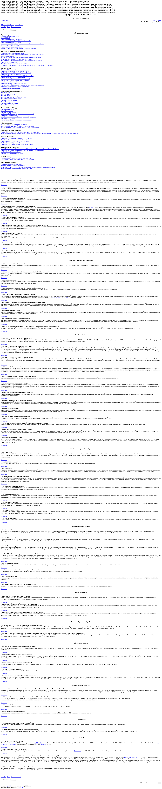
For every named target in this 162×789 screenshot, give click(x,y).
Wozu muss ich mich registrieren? (10, 36)
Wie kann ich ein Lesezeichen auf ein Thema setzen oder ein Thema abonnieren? (22, 150)
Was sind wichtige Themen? (8, 101)
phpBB (9, 786)
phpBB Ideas (77, 751)
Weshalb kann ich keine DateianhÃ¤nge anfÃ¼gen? (15, 80)
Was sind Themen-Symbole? (8, 105)
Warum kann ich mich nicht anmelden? (11, 42)
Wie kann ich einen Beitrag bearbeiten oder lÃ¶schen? (15, 71)
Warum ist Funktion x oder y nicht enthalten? (13, 165)
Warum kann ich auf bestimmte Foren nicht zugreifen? (15, 79)
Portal (8, 27)
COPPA (91, 207)
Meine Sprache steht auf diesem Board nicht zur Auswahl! (16, 59)
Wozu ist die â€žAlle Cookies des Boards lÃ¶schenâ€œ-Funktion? (18, 48)
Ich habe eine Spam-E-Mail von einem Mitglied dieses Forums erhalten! (20, 127)
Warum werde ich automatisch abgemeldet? (12, 47)
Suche (159, 20)
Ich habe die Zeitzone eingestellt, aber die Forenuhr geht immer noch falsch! (21, 57)
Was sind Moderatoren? (7, 111)
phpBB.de (68, 297)
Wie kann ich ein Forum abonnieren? (11, 152)
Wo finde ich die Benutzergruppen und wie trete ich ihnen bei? (17, 114)
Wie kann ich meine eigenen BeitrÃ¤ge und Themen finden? (17, 144)
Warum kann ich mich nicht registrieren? (11, 39)
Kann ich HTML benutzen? (8, 94)
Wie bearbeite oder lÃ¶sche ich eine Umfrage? (13, 77)
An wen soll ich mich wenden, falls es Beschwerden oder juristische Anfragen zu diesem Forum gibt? (28, 167)
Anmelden (5, 20)
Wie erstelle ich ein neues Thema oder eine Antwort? (15, 70)
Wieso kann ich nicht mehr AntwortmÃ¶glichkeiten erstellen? (17, 76)
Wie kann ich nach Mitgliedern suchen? (11, 143)
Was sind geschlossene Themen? (9, 103)
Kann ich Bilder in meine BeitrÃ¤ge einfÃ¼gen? (14, 97)
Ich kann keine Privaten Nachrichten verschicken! (14, 124)
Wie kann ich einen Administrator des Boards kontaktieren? (16, 168)
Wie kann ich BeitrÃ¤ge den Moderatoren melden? (14, 83)
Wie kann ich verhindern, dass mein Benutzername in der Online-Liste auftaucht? (22, 54)
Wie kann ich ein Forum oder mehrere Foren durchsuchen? (16, 138)
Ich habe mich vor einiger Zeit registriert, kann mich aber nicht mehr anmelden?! (22, 44)
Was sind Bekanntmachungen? (9, 100)
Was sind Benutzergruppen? (8, 112)
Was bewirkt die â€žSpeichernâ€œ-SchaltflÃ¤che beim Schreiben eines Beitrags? (22, 85)
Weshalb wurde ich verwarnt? (9, 82)
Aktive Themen (19, 25)
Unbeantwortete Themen (7, 25)
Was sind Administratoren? (8, 109)
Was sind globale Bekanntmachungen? (11, 98)
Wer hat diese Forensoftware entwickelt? (11, 164)
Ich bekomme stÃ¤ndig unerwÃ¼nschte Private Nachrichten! (17, 126)
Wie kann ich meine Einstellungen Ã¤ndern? (13, 53)
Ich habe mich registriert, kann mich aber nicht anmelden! (16, 41)
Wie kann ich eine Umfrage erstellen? (11, 74)
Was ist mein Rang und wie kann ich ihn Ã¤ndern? (14, 63)
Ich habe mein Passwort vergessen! (10, 45)
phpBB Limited (56, 297)
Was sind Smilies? (5, 95)
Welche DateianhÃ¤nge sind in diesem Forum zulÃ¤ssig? (16, 158)
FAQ (153, 20)
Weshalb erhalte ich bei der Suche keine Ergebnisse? (15, 139)
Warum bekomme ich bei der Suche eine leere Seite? (15, 141)
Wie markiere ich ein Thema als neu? (11, 88)
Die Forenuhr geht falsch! (8, 56)
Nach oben (4, 185)
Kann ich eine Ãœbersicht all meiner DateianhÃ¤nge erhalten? (17, 159)
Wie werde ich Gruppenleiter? (9, 115)
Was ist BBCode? (5, 92)
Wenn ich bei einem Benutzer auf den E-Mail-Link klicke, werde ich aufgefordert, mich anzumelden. (28, 65)
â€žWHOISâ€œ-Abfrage (130, 757)
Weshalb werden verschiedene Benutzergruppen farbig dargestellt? (18, 117)
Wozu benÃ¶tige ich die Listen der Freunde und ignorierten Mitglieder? (20, 132)
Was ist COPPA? (5, 38)
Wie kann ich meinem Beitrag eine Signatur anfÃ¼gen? (16, 73)
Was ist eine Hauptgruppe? (8, 118)
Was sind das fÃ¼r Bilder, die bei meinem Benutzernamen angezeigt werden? (21, 60)
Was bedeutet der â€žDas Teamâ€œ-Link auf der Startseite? (17, 120)
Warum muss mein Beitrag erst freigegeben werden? (15, 86)
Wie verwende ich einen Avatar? (9, 62)
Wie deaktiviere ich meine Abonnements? (12, 153)
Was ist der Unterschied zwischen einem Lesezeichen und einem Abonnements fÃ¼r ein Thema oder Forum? (30, 149)
